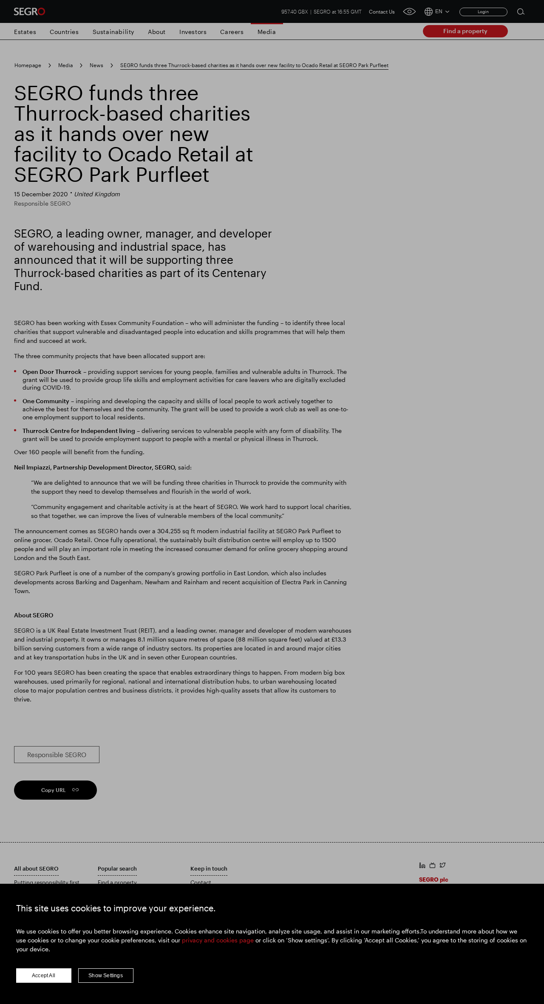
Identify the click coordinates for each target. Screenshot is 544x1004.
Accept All (43, 976)
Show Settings (105, 976)
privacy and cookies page (218, 940)
